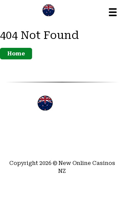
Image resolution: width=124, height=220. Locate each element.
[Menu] (113, 12)
